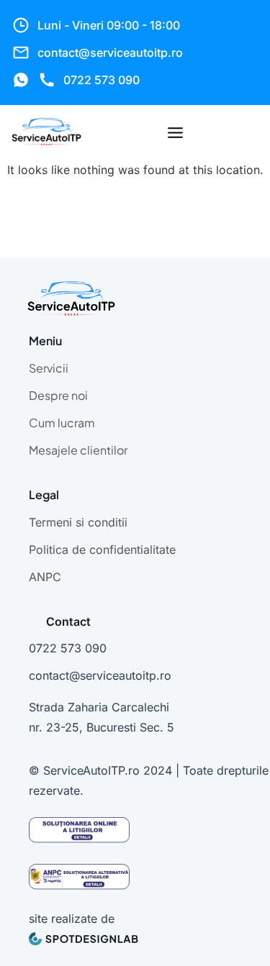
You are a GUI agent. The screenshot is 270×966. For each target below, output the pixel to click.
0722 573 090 (101, 80)
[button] (175, 133)
